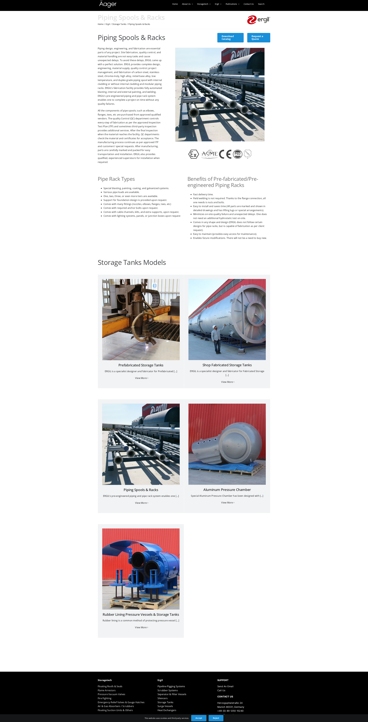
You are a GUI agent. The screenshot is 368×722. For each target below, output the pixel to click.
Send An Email (225, 686)
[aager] (107, 1)
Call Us (221, 690)
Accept (198, 718)
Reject (216, 718)
